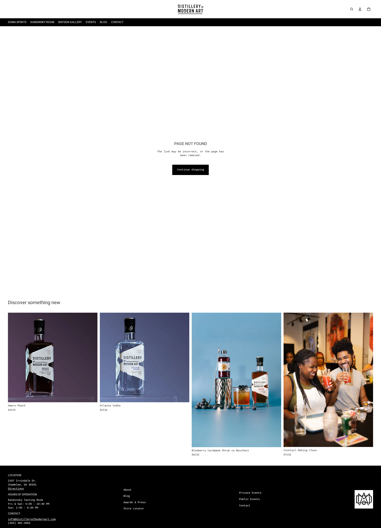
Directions (16, 488)
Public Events (249, 499)
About (127, 489)
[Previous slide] (14, 357)
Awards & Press (134, 502)
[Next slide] (91, 357)
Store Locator (133, 508)
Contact (244, 505)
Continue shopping (190, 169)
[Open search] (351, 9)
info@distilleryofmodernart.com (32, 519)
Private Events (250, 492)
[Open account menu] (360, 9)
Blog (126, 496)
